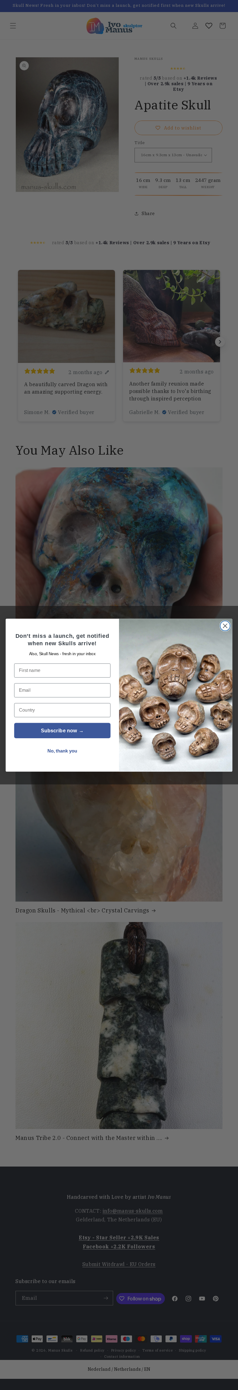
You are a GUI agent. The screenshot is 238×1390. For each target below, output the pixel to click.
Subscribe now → (62, 730)
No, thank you (62, 750)
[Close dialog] (225, 626)
